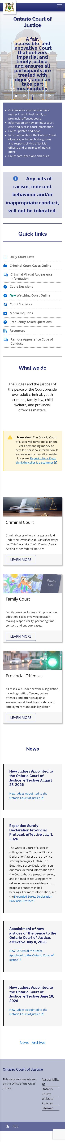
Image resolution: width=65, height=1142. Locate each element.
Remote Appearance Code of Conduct (32, 341)
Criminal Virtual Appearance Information (31, 276)
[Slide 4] (41, 95)
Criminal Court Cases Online (30, 265)
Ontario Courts (47, 1091)
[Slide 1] (16, 95)
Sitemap (48, 1108)
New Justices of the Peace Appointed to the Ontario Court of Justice (31, 955)
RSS (15, 1126)
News (24, 1042)
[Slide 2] (24, 95)
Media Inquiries (21, 313)
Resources (17, 330)
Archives (38, 1042)
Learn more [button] (21, 559)
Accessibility (50, 1079)
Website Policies (47, 1100)
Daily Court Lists (22, 257)
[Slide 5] (49, 95)
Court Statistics (21, 304)
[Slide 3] (32, 95)
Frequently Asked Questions (31, 322)
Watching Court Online (30, 295)
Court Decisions (21, 286)
